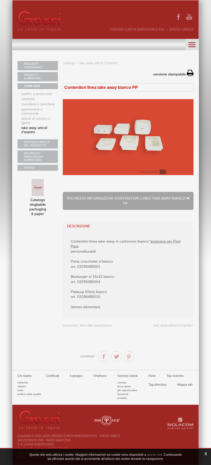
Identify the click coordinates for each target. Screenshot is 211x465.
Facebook (122, 394)
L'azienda (22, 382)
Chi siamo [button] (24, 376)
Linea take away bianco (96, 325)
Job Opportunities (127, 390)
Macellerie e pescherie (38, 104)
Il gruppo (76, 376)
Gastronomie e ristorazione (31, 111)
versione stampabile (170, 74)
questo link (154, 455)
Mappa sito (185, 384)
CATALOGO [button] (32, 86)
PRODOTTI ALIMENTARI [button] (32, 76)
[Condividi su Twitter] (116, 356)
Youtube (122, 398)
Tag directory (157, 384)
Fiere (152, 376)
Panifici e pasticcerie (36, 94)
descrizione (78, 226)
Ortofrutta (28, 99)
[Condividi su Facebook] (104, 356)
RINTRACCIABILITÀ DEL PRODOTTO (37, 144)
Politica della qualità (29, 394)
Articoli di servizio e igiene (35, 121)
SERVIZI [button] (29, 167)
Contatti (121, 382)
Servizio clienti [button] (127, 376)
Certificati (52, 376)
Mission (21, 386)
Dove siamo (124, 386)
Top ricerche (175, 376)
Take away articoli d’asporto (34, 130)
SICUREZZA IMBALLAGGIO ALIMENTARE (33, 156)
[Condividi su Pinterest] (129, 356)
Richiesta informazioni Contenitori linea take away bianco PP (126, 200)
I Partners (100, 376)
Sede (20, 390)
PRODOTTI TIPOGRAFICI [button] (33, 65)
